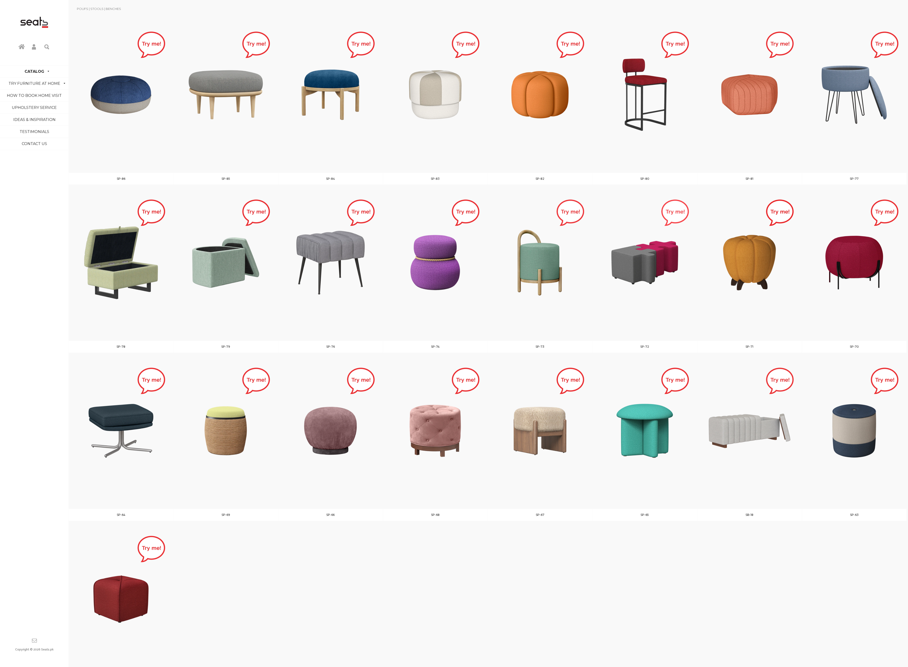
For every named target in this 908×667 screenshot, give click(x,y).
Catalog (34, 71)
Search (47, 46)
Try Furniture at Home (34, 83)
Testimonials (34, 131)
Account (34, 46)
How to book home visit (34, 95)
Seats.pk (47, 649)
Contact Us (34, 143)
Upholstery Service (34, 107)
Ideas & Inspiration (34, 119)
